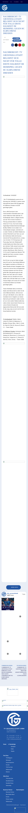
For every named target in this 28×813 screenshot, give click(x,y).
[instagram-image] (8, 604)
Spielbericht (17, 40)
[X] (16, 45)
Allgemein (16, 38)
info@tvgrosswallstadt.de (15, 739)
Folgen (23, 594)
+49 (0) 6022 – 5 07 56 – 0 (15, 735)
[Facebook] (12, 45)
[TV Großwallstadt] (5, 8)
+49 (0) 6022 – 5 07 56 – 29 (15, 737)
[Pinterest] (19, 45)
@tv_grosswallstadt (12, 593)
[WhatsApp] (23, 45)
